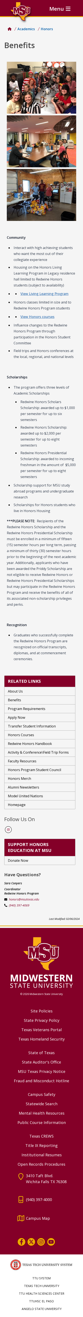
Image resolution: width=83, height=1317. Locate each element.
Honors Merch (19, 778)
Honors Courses (21, 735)
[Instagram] (41, 1242)
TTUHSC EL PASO (41, 1301)
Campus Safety (41, 1094)
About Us (15, 691)
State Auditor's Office (41, 1062)
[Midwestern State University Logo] (41, 962)
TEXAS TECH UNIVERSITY (41, 1286)
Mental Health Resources (41, 1113)
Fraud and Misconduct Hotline (41, 1080)
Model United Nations (25, 796)
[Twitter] (31, 1242)
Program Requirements (26, 708)
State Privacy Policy (41, 1020)
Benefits (14, 700)
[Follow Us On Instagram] (8, 830)
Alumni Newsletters (23, 787)
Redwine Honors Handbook (30, 743)
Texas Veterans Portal (41, 1029)
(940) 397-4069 (19, 905)
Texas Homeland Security (41, 1039)
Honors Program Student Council (34, 769)
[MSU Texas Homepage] (9, 29)
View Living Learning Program (44, 293)
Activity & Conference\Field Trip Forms (38, 752)
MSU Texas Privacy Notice (41, 1071)
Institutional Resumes (41, 1154)
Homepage (17, 804)
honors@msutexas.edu (24, 899)
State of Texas (41, 1052)
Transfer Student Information (32, 726)
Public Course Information (41, 1122)
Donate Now (18, 860)
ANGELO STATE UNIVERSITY (42, 1309)
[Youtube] (51, 1242)
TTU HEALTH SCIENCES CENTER (41, 1293)
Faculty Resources (22, 761)
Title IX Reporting (41, 1145)
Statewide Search (41, 1103)
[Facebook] (21, 1242)
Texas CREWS (41, 1136)
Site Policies (42, 1011)
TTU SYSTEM (41, 1278)
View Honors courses (37, 316)
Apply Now (16, 717)
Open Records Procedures (41, 1164)
